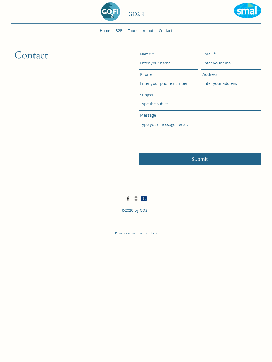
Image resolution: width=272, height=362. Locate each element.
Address (209, 74)
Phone (146, 74)
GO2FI (136, 14)
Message (148, 115)
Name (145, 54)
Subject (146, 95)
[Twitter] (136, 198)
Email (207, 54)
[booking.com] (144, 198)
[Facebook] (128, 198)
